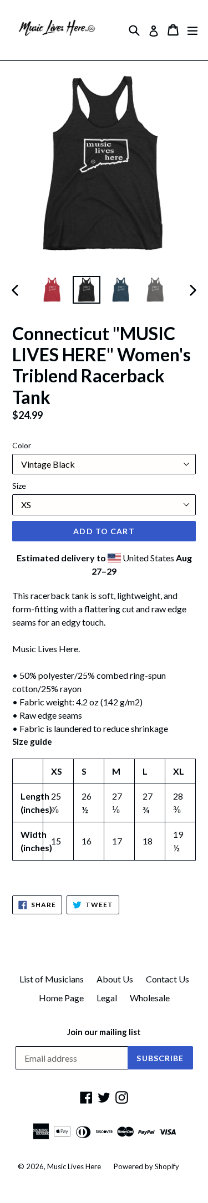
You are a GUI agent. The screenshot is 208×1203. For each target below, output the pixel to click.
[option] (52, 289)
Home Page (61, 997)
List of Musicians (51, 979)
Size (19, 485)
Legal (107, 997)
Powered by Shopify (146, 1166)
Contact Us (167, 979)
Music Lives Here (74, 1166)
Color (21, 445)
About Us (115, 979)
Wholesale (150, 997)
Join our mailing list (104, 1032)
